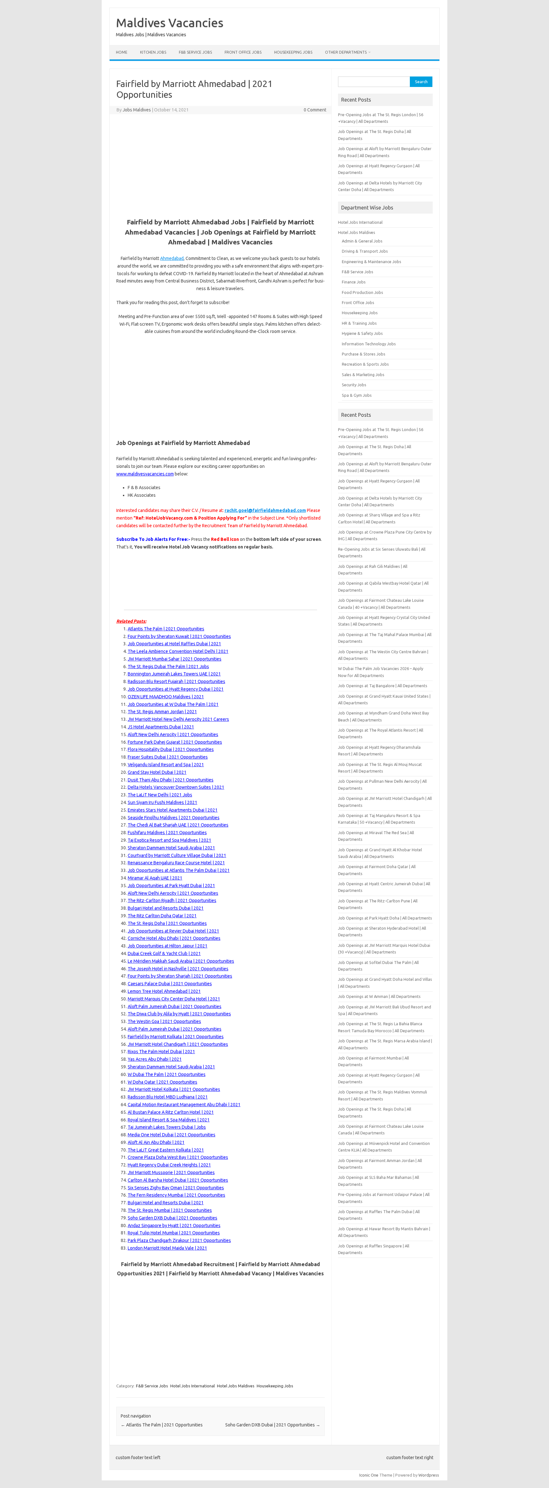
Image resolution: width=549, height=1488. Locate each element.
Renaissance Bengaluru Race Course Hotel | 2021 (176, 862)
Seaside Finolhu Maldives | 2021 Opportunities (174, 817)
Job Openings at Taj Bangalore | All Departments (382, 685)
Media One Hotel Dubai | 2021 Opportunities (171, 1134)
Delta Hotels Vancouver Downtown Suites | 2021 (176, 787)
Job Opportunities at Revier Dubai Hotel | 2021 (173, 930)
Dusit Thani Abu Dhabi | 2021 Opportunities (171, 779)
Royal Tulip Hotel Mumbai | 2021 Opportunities (174, 1232)
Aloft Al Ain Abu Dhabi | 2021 (156, 1142)
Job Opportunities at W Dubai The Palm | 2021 (173, 704)
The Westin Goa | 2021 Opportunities (164, 1021)
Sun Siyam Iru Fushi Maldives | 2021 (162, 802)
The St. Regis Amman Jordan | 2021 (162, 711)
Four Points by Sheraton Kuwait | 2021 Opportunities (179, 636)
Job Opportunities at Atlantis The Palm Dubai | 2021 (179, 870)
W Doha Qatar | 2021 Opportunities (162, 1082)
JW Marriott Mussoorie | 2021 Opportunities (171, 1172)
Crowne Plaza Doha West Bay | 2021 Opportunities (178, 1157)
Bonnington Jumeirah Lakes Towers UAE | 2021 (174, 673)
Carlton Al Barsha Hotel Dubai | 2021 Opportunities (178, 1180)
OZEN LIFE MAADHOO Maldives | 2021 (166, 696)
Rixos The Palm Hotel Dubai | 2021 (161, 1051)
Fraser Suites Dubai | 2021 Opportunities (168, 757)
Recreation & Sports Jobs (365, 364)
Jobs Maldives (137, 109)
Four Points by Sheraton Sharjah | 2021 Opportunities (180, 976)
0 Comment (315, 109)
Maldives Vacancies (169, 22)
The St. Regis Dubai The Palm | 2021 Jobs (168, 666)
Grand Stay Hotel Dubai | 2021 (157, 772)
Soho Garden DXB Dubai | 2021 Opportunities (172, 1217)
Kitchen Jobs (153, 52)
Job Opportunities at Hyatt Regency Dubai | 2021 (176, 689)
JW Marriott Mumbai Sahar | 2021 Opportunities (174, 658)
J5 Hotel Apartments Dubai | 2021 (161, 726)
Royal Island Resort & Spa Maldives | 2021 (169, 1119)
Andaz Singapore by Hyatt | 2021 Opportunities (174, 1225)
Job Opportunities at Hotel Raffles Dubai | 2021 (174, 643)
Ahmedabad (172, 258)
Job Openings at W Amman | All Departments (379, 996)
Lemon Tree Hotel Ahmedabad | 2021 (164, 991)
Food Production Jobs (362, 292)
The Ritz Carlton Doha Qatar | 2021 (162, 915)
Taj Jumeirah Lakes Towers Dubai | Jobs (167, 1127)
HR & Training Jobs (359, 323)
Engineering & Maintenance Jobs (371, 261)
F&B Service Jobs (195, 52)
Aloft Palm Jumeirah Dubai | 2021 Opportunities (174, 1006)
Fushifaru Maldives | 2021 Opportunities (167, 832)
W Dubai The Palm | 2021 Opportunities (167, 1074)
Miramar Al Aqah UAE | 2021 (155, 877)
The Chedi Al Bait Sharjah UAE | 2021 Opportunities (178, 824)
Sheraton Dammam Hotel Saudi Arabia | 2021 (171, 847)
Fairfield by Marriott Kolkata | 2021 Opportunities (176, 1036)
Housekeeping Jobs (293, 52)
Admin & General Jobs (362, 241)
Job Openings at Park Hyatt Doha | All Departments (385, 918)
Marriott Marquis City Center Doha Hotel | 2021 (174, 998)
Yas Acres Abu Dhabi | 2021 (155, 1059)
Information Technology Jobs (369, 344)
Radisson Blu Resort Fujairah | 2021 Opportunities (176, 681)
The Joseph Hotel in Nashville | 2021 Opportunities (178, 968)
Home (121, 52)
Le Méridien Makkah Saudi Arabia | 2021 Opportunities (181, 961)
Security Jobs (354, 384)
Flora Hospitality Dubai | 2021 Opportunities (171, 749)
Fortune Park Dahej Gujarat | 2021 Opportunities (175, 742)
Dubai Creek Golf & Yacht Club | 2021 (164, 953)
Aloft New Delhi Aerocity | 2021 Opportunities (173, 734)
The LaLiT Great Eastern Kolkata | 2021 (166, 1150)
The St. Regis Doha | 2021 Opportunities (167, 923)
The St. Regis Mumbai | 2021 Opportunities (170, 1210)
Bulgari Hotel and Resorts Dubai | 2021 (166, 908)
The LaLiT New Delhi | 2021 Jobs (160, 794)
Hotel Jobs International (192, 1386)
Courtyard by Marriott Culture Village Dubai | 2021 (177, 855)
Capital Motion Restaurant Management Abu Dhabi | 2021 (184, 1104)
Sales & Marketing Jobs (363, 374)
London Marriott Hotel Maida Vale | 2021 (167, 1248)
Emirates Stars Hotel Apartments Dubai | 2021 (173, 810)
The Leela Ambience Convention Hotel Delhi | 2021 (178, 651)
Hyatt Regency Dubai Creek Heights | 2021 (169, 1164)
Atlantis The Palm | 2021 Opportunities (166, 628)
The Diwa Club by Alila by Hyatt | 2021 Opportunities (179, 1013)
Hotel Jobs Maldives (235, 1386)
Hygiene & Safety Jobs (362, 333)
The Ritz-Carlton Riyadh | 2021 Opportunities (172, 900)
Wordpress (428, 1475)
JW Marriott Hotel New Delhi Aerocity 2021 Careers (178, 719)
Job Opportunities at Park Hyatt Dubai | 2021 (171, 885)
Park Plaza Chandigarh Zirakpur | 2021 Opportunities (179, 1240)
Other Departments (346, 52)
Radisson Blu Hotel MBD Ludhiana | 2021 (168, 1096)
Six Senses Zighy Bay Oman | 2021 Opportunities (176, 1187)
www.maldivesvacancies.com (145, 473)
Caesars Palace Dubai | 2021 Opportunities (170, 983)
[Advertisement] (220, 165)
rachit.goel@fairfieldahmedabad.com (265, 510)
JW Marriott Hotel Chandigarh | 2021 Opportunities (178, 1044)
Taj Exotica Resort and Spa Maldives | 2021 (169, 840)
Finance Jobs (354, 282)
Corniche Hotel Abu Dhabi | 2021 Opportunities (174, 938)
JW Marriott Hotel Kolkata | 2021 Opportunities (174, 1089)
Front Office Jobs (243, 52)
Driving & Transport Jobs (365, 251)
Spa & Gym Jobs (357, 395)
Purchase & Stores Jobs (363, 354)
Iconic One (368, 1475)
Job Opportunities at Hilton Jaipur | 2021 (167, 945)
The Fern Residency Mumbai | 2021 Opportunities (176, 1195)
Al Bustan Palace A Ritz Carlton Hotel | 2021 (171, 1112)
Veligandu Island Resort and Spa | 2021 (166, 764)
